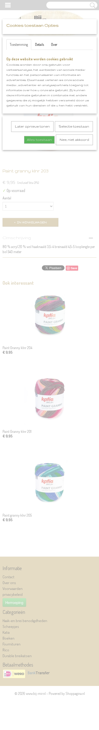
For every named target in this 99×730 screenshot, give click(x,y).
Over (54, 44)
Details (39, 44)
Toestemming (19, 44)
